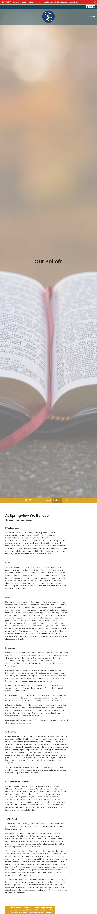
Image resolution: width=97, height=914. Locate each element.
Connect (47, 500)
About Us (28, 500)
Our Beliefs (57, 500)
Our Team (38, 500)
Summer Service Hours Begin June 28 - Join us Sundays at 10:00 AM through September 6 (45, 2)
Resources (67, 500)
